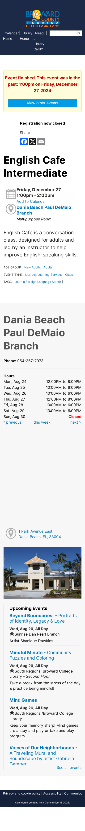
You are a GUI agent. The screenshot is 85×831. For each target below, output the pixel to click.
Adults (48, 267)
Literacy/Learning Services (44, 274)
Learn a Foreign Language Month (37, 282)
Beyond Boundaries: (43, 618)
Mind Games (23, 700)
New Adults (32, 267)
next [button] (74, 422)
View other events (42, 103)
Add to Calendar (31, 201)
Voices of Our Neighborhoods (43, 756)
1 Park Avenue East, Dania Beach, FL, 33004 (39, 534)
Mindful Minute (40, 655)
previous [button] (13, 422)
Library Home (26, 36)
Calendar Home (11, 36)
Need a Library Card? (39, 41)
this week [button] (42, 422)
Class (69, 274)
